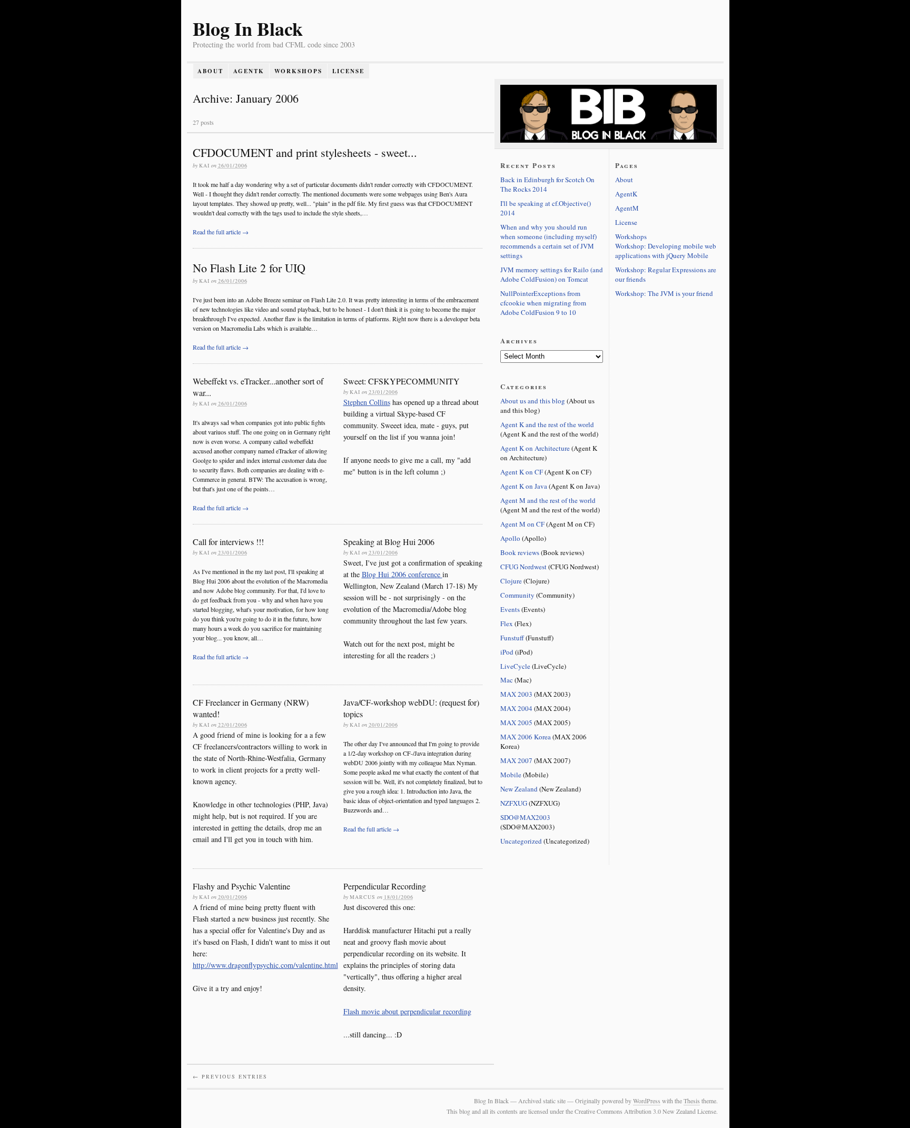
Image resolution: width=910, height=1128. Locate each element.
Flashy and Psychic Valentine (241, 886)
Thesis (692, 1100)
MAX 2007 (516, 760)
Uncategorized (521, 841)
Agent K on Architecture (535, 448)
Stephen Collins (366, 402)
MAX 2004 (516, 708)
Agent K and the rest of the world (547, 424)
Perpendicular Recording (384, 886)
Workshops (298, 71)
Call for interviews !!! (228, 541)
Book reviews (519, 552)
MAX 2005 (516, 722)
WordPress (646, 1100)
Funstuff (512, 637)
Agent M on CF (522, 524)
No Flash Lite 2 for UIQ (249, 267)
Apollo (510, 538)
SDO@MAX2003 (525, 817)
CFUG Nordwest (523, 566)
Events (510, 609)
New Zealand (519, 789)
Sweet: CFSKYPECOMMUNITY (401, 381)
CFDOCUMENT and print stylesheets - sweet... (305, 152)
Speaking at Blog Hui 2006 (388, 541)
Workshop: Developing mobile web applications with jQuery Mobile (665, 250)
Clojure (511, 581)
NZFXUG (513, 803)
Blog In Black (248, 28)
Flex (506, 623)
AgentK (248, 71)
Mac (506, 680)
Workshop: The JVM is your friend (664, 293)
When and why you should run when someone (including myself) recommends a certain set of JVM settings (548, 241)
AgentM (627, 208)
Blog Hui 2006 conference (402, 574)
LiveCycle (515, 666)
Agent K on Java (523, 486)
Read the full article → (221, 231)
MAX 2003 (516, 694)
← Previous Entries (230, 1076)
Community (517, 595)
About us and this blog (532, 400)
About (210, 71)
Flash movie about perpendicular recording (407, 1011)
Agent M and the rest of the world (548, 500)
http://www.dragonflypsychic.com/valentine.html (265, 965)
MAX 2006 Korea (525, 736)
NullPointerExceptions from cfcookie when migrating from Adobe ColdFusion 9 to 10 (543, 303)
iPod (506, 652)
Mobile (510, 774)
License (348, 71)
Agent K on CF (521, 472)
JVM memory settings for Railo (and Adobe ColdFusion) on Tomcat (551, 274)
